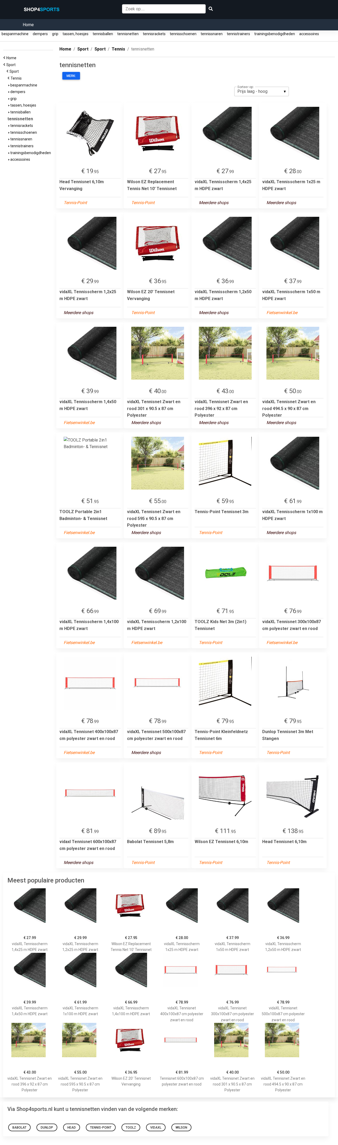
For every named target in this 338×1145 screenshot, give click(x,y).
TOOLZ (131, 1127)
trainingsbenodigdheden (275, 34)
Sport (11, 65)
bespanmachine (15, 34)
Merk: (71, 76)
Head (71, 1127)
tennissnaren (211, 34)
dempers (40, 34)
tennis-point (100, 1127)
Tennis (17, 78)
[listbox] (261, 91)
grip (55, 34)
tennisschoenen (183, 34)
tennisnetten (128, 34)
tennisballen (103, 34)
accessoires (309, 34)
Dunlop (47, 1127)
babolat (19, 1127)
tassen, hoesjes (75, 34)
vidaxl (155, 1127)
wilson (181, 1127)
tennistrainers (238, 34)
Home (28, 24)
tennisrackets (154, 34)
